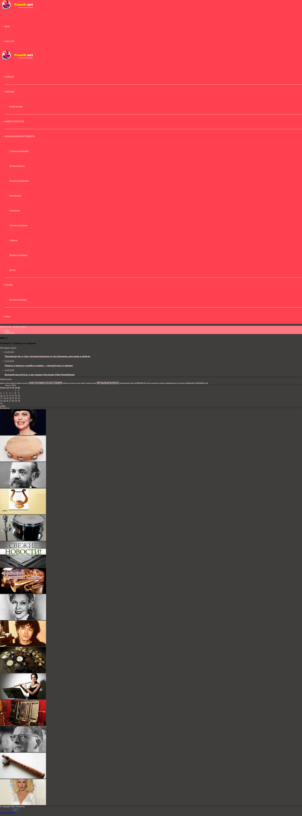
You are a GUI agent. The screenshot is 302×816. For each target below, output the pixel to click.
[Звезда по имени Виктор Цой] (23, 646)
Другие (12, 270)
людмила (88, 383)
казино (65, 383)
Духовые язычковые (18, 255)
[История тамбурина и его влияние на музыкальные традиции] (23, 461)
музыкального (108, 382)
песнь (148, 383)
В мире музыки (16, 106)
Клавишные (14, 210)
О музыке (10, 92)
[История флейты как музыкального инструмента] (23, 699)
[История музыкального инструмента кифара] (23, 514)
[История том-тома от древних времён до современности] (23, 540)
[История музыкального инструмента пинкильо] (23, 778)
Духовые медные (17, 166)
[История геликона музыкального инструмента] (23, 593)
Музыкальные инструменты (20, 136)
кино (69, 383)
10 (1, 396)
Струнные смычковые (19, 151)
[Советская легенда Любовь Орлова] (23, 619)
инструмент (25, 383)
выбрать (2, 383)
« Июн (2, 406)
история (55, 382)
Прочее (9, 285)
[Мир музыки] (17, 9)
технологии (181, 383)
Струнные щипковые (18, 225)
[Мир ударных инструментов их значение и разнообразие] (23, 672)
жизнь (19, 383)
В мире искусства (14, 121)
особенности (140, 383)
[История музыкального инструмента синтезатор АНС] (23, 725)
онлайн (132, 383)
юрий (206, 383)
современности (172, 383)
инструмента (39, 382)
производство (155, 383)
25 (4, 401)
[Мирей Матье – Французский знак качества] (23, 434)
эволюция (200, 383)
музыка (93, 383)
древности (13, 383)
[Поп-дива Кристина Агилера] (23, 804)
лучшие (78, 383)
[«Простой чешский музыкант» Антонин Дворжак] (23, 487)
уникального (190, 383)
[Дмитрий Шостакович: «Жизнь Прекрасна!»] (23, 752)
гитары (8, 383)
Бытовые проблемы (18, 300)
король (73, 383)
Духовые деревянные (19, 181)
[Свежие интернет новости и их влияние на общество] (23, 567)
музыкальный (124, 383)
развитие (162, 383)
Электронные (15, 196)
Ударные (13, 240)
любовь (83, 383)
